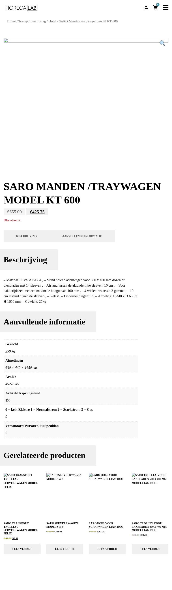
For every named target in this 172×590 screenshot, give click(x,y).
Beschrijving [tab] (26, 236)
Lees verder (22, 549)
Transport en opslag (32, 21)
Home (11, 21)
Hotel (52, 21)
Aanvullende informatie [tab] (82, 236)
